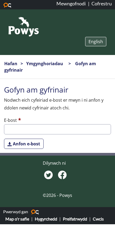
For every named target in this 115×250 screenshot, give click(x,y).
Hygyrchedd (46, 218)
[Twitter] (49, 174)
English (96, 42)
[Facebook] (62, 174)
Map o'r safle (17, 218)
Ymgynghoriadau (45, 64)
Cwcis (98, 218)
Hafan (10, 64)
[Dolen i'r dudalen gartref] (24, 26)
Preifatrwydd (75, 218)
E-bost (10, 120)
